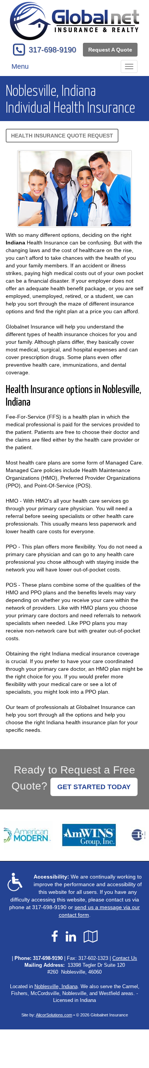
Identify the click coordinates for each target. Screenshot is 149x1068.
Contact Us (124, 958)
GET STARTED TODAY (94, 787)
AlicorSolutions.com (54, 1015)
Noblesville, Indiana (56, 986)
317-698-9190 (52, 49)
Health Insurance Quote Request (62, 136)
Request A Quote (110, 50)
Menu (20, 66)
